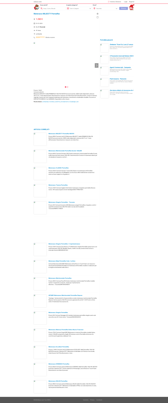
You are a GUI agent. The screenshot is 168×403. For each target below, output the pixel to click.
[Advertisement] (82, 27)
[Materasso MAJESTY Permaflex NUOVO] (40, 139)
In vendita (51, 101)
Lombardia (45, 101)
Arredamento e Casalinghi (68, 101)
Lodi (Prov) (58, 101)
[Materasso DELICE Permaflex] (40, 386)
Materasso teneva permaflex (58, 185)
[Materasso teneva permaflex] (40, 190)
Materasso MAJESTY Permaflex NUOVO (61, 133)
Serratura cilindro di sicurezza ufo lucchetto (124, 90)
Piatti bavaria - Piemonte (118, 79)
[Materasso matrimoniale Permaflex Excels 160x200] (40, 156)
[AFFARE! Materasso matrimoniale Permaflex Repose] (40, 301)
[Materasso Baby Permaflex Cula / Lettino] (40, 266)
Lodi (77, 101)
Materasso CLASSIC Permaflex (59, 168)
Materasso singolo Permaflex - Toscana (62, 202)
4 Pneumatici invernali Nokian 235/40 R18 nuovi (125, 56)
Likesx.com (38, 2)
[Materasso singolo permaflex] (40, 318)
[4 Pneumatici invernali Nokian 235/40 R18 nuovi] (104, 59)
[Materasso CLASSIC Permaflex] (40, 173)
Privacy (92, 400)
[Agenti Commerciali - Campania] (104, 71)
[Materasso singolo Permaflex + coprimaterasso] (40, 249)
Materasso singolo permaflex (58, 312)
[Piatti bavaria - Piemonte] (104, 82)
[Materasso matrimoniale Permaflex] (40, 283)
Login (125, 2)
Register (131, 2)
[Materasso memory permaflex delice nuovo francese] (40, 335)
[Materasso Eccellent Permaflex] (40, 352)
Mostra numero (50, 37)
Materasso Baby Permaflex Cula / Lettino (62, 261)
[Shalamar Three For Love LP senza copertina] (104, 48)
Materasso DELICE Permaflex (58, 381)
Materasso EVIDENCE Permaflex (59, 364)
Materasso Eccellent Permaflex (59, 347)
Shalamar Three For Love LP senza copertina (125, 44)
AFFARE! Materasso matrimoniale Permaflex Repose (65, 295)
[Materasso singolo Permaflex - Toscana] (40, 207)
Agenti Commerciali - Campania (120, 67)
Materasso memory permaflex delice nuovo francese (66, 329)
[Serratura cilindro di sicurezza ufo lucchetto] (104, 94)
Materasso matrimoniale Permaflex (60, 278)
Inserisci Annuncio (115, 2)
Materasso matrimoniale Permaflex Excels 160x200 (65, 151)
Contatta (85, 400)
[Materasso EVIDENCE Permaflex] (40, 369)
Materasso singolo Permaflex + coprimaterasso (64, 244)
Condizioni (99, 400)
